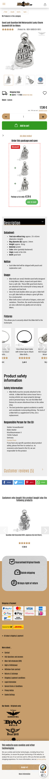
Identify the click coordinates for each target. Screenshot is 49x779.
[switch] (43, 775)
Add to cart (24, 125)
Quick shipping (28, 572)
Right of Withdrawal (11, 665)
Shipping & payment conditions (15, 677)
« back (12, 12)
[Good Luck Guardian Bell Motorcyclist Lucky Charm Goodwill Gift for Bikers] (24, 51)
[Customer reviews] (8, 30)
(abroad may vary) (27, 95)
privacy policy (41, 759)
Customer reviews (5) (19, 470)
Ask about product (26, 135)
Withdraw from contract (12, 669)
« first (5, 12)
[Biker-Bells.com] (24, 4)
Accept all (24, 767)
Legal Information (10, 682)
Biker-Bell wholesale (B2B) (13, 661)
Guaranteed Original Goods (27, 562)
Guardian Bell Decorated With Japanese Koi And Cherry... (24, 535)
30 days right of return (27, 582)
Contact (7, 652)
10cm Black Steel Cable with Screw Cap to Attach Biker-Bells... (24, 351)
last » (25, 12)
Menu (4, 4)
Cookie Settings (10, 694)
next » (19, 12)
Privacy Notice (9, 690)
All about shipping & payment (12, 635)
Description (12, 222)
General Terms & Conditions (14, 686)
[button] (6, 116)
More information (24, 774)
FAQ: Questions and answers (14, 656)
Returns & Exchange (11, 673)
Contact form (11, 440)
